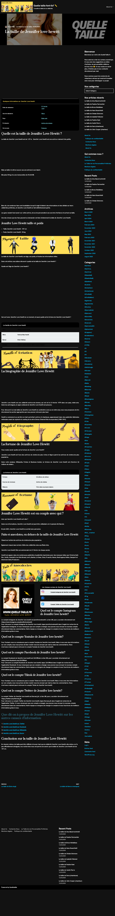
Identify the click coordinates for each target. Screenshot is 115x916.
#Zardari (88, 720)
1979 (42, 108)
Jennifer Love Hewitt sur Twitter (14, 724)
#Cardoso (88, 412)
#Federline (88, 447)
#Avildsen (88, 374)
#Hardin (87, 479)
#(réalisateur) (89, 335)
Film (86, 733)
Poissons (44, 128)
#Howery (88, 504)
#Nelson (87, 580)
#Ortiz (87, 587)
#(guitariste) (89, 304)
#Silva (87, 647)
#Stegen (87, 663)
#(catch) (87, 285)
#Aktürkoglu (89, 367)
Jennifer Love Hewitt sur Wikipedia (14, 730)
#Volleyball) (88, 688)
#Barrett (87, 380)
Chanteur (88, 727)
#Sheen (87, 644)
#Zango (87, 717)
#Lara (87, 542)
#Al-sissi (87, 370)
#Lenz (87, 545)
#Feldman (88, 453)
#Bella (87, 383)
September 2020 (90, 253)
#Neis (86, 577)
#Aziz (86, 377)
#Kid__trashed (90, 533)
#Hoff (86, 498)
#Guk (86, 475)
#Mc (86, 558)
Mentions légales (90, 145)
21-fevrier (44, 106)
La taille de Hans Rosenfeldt (94, 110)
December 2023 (90, 228)
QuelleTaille (11, 27)
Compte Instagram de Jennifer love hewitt (63, 592)
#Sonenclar (88, 657)
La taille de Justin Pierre (93, 123)
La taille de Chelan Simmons (94, 114)
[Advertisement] (40, 58)
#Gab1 (87, 466)
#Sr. (86, 660)
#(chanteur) (88, 288)
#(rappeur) (88, 332)
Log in (86, 745)
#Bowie (87, 393)
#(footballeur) (89, 297)
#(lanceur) (88, 313)
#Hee (86, 488)
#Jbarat (87, 507)
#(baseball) (88, 275)
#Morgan (88, 571)
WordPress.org (89, 755)
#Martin (87, 555)
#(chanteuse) (89, 291)
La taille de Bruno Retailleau (94, 107)
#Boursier (88, 390)
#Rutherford (89, 631)
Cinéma (87, 730)
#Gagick (87, 472)
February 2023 (89, 237)
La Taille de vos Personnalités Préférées (98, 163)
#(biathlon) (88, 281)
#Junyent (88, 520)
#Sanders (88, 638)
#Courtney (88, 425)
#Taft (86, 666)
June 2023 (88, 231)
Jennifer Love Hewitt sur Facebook (14, 727)
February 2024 (89, 225)
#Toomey (88, 679)
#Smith (87, 650)
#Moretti (87, 568)
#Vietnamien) (89, 685)
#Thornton (88, 672)
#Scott (87, 641)
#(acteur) (88, 266)
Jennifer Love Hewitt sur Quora (13, 733)
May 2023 (88, 234)
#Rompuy (88, 618)
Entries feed (89, 748)
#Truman (88, 682)
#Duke (87, 444)
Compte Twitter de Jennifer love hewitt (62, 604)
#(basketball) (89, 278)
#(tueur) (87, 342)
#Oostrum (88, 583)
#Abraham (88, 358)
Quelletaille (13, 887)
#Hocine (87, 494)
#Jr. (86, 517)
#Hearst (87, 485)
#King (86, 536)
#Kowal (87, 539)
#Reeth (87, 606)
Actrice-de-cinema (46, 123)
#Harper (87, 482)
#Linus (87, 549)
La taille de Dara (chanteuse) (94, 126)
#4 (85, 355)
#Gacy (87, 469)
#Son (86, 653)
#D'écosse (88, 431)
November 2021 (90, 244)
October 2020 (89, 250)
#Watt (87, 701)
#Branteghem (89, 399)
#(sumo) (87, 339)
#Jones (87, 513)
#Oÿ (86, 590)
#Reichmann (89, 612)
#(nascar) (88, 323)
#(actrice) (88, 272)
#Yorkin (87, 711)
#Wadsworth (89, 695)
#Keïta (87, 526)
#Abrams (88, 361)
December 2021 (90, 241)
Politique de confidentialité (94, 139)
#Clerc (87, 418)
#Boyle (87, 396)
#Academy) (88, 364)
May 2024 (88, 215)
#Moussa (88, 574)
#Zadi (87, 714)
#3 (85, 351)
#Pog (86, 596)
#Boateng (88, 386)
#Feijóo (87, 450)
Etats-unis (44, 118)
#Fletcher (88, 459)
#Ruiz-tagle (88, 622)
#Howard (88, 501)
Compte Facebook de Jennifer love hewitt (63, 598)
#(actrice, (88, 269)
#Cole (87, 421)
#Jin (86, 510)
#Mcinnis (88, 561)
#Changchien (89, 415)
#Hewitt (87, 491)
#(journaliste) (89, 310)
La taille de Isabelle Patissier (94, 117)
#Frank (87, 463)
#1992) (87, 345)
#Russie (87, 628)
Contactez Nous (90, 142)
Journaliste (88, 736)
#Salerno (88, 634)
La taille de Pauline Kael (92, 120)
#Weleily (87, 704)
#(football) (88, 294)
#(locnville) (88, 316)
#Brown (87, 402)
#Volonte (88, 692)
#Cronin (87, 428)
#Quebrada (88, 603)
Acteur (87, 723)
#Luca (87, 552)
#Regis (87, 609)
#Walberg (88, 698)
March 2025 (88, 212)
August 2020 (89, 257)
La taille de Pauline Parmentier (95, 104)
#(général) (88, 301)
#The (86, 669)
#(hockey (88, 307)
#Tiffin (87, 676)
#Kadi (87, 523)
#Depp (87, 437)
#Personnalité (89, 593)
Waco (43, 113)
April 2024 (88, 218)
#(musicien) (88, 320)
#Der (86, 440)
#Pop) (86, 599)
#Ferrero (88, 456)
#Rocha (87, 615)
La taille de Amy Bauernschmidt (95, 101)
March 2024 (88, 222)
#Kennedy (88, 529)
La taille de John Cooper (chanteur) (96, 129)
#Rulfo (87, 625)
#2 (85, 348)
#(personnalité (89, 326)
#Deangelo (88, 434)
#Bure (87, 409)
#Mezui (87, 564)
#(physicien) (89, 329)
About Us (87, 135)
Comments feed (90, 751)
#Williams (88, 708)
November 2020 (90, 247)
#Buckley (88, 405)
